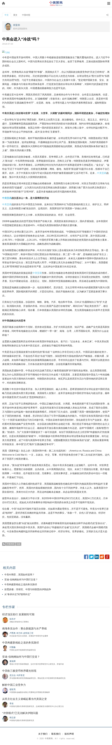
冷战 (18, 544)
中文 (7, 15)
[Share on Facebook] (86, 557)
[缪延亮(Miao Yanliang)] (5, 690)
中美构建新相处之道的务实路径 (20, 584)
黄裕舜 (12, 661)
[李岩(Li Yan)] (5, 704)
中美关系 (10, 544)
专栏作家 (8, 607)
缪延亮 (12, 689)
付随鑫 (12, 647)
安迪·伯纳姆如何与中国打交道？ (21, 579)
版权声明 (69, 734)
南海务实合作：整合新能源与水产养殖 (24, 628)
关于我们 (43, 734)
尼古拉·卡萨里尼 (16, 675)
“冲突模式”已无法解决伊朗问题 (20, 713)
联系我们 (56, 734)
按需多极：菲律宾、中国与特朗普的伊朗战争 (27, 589)
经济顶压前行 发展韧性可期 (18, 614)
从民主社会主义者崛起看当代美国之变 (24, 699)
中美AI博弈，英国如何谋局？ (19, 574)
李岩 (11, 703)
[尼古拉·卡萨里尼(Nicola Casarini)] (5, 676)
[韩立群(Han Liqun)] (5, 718)
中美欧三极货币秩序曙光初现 (19, 670)
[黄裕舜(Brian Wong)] (5, 662)
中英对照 (26, 15)
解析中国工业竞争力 (14, 684)
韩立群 (12, 717)
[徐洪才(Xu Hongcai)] (5, 620)
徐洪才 (12, 619)
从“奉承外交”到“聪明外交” (17, 594)
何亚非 (16, 25)
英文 (15, 15)
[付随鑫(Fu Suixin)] (5, 648)
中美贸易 (101, 173)
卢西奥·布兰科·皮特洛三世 (21, 633)
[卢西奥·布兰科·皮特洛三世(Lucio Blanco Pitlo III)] (5, 634)
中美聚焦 (56, 3)
